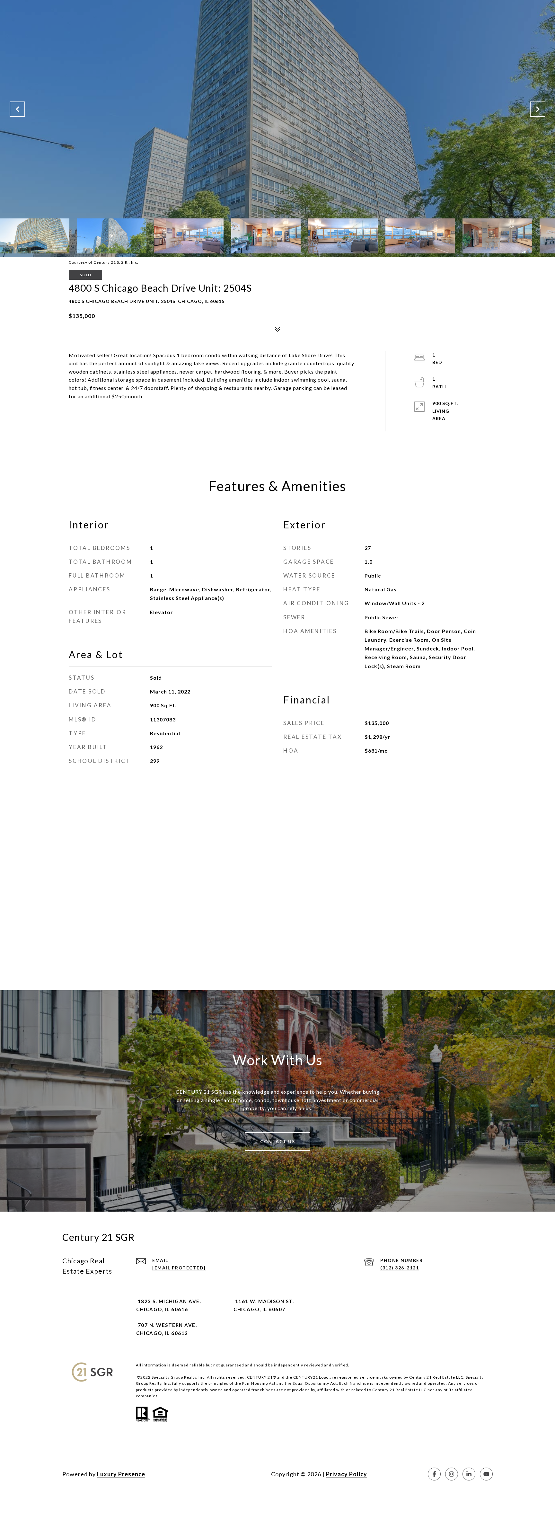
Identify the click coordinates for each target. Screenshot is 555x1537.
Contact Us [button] (277, 1141)
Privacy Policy (346, 1474)
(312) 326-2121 (399, 1267)
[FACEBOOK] (434, 1474)
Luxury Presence (121, 1474)
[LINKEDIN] (469, 1474)
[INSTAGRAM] (451, 1474)
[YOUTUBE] (486, 1474)
